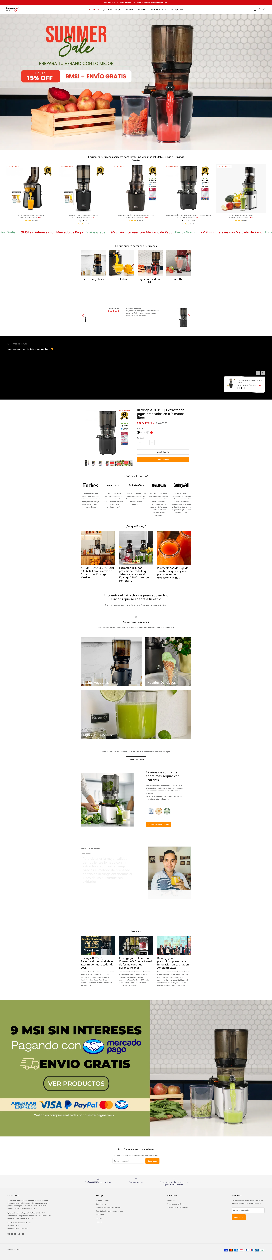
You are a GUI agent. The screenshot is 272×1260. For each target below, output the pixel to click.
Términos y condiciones (175, 1204)
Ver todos (136, 160)
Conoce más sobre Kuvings (158, 824)
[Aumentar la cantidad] (152, 442)
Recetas (129, 9)
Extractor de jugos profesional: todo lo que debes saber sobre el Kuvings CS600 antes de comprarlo (134, 574)
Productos (94, 9)
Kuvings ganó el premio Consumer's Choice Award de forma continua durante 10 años (135, 962)
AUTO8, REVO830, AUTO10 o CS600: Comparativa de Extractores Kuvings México (97, 572)
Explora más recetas (136, 759)
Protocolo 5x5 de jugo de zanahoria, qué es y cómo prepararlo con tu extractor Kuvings (173, 572)
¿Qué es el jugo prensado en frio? (108, 1207)
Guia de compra (101, 1204)
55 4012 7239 (40, 1213)
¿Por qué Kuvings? (112, 9)
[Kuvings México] (12, 9)
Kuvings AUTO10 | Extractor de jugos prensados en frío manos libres (161, 414)
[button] (83, 315)
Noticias (136, 931)
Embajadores (176, 9)
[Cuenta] (254, 9)
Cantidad (140, 438)
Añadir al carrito (163, 452)
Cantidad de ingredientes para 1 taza (109, 1211)
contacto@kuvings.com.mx (17, 1228)
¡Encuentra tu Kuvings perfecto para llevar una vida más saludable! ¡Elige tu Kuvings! (136, 156)
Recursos (142, 9)
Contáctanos (171, 1200)
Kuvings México (16, 1250)
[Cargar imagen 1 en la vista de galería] (107, 433)
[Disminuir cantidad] (139, 442)
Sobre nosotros (158, 9)
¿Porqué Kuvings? (102, 1200)
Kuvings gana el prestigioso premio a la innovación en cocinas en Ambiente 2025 (173, 962)
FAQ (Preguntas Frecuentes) (177, 1207)
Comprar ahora (163, 459)
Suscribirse (152, 1161)
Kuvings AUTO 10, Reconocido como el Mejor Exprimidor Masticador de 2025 (97, 962)
